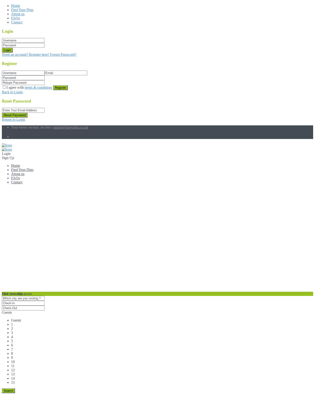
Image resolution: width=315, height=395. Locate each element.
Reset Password (15, 115)
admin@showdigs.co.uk (70, 127)
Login (7, 50)
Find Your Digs (22, 10)
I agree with (29, 87)
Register (60, 87)
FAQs (15, 18)
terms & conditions (38, 87)
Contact (16, 22)
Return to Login (13, 119)
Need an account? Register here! (25, 54)
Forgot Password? (63, 54)
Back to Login (12, 92)
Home (15, 6)
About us (17, 14)
